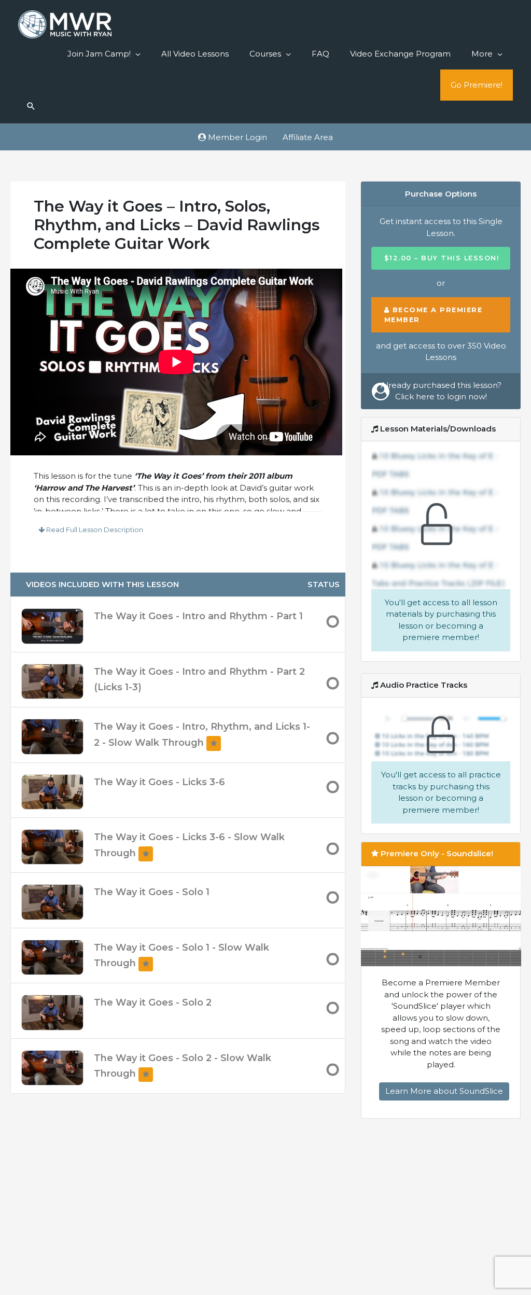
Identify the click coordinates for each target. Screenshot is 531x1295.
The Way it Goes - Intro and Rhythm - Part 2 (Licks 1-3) (199, 679)
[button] (31, 107)
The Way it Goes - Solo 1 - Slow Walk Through (181, 955)
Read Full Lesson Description (94, 529)
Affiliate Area (308, 137)
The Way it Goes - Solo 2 (153, 1002)
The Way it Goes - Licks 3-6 (159, 782)
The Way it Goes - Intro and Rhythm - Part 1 (198, 616)
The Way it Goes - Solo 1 (151, 892)
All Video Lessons (195, 54)
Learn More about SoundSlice (444, 1091)
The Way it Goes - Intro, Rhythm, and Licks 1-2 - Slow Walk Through (202, 734)
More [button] (482, 54)
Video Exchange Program (400, 54)
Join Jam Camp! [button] (99, 54)
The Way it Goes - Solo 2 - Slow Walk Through (182, 1066)
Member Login (236, 137)
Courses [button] (265, 54)
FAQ (320, 54)
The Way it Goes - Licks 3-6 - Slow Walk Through (189, 845)
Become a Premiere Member (433, 315)
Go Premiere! (476, 85)
